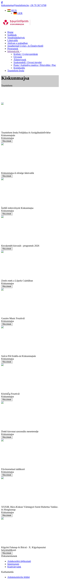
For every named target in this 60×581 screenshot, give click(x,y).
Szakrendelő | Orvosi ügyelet (28, 62)
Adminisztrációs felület (18, 577)
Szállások (12, 35)
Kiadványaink (14, 566)
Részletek (6, 141)
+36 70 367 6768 (38, 5)
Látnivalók (12, 40)
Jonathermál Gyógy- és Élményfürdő (25, 46)
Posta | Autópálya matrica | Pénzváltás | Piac (35, 65)
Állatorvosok (20, 59)
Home (10, 32)
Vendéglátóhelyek (16, 37)
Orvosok (18, 57)
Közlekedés (19, 68)
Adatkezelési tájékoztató (19, 561)
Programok (12, 48)
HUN (14, 10)
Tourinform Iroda (15, 70)
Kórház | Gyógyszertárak (26, 54)
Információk (13, 51)
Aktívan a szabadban (17, 43)
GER (19, 13)
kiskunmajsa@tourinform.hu (15, 5)
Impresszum (13, 564)
